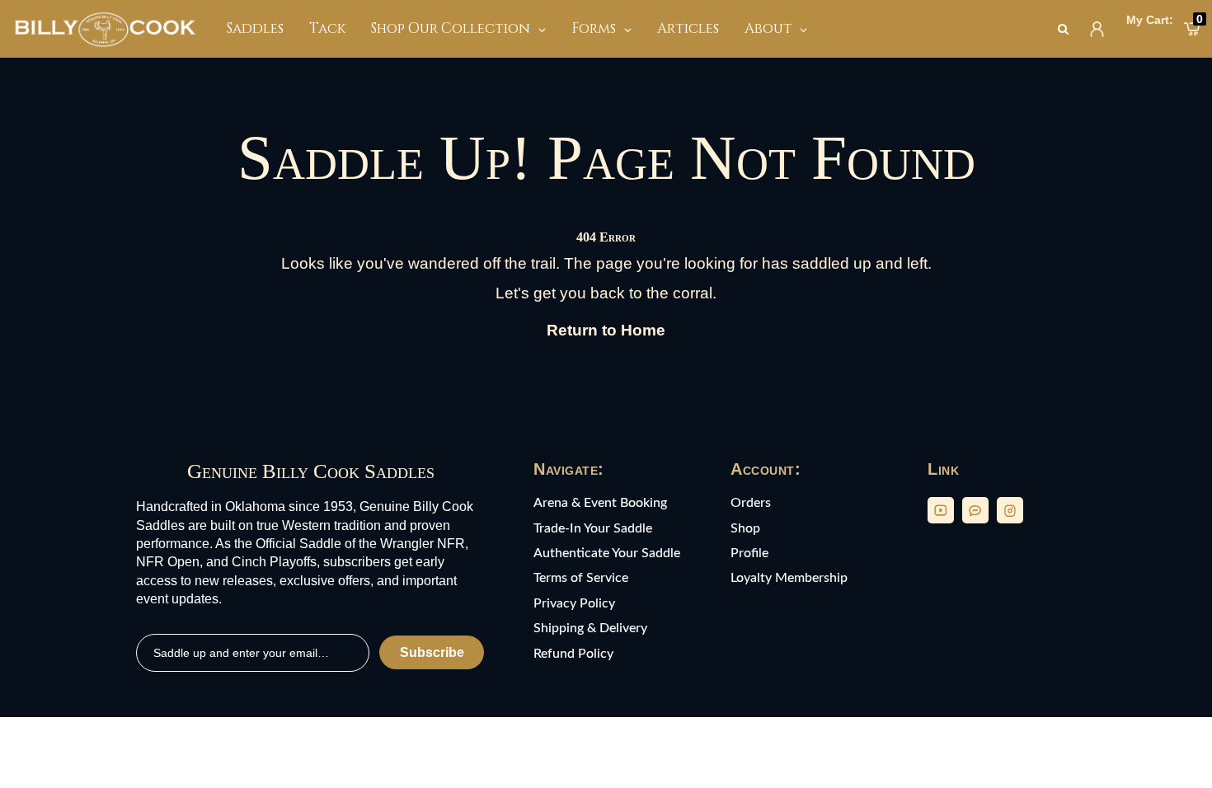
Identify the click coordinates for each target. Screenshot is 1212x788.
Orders (750, 502)
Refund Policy (573, 653)
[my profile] (1097, 29)
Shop (745, 528)
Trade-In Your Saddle (592, 528)
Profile (749, 553)
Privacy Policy (574, 603)
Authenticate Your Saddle (606, 553)
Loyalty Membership (789, 577)
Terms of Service (580, 577)
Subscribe (432, 652)
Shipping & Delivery (590, 628)
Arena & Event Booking (600, 502)
